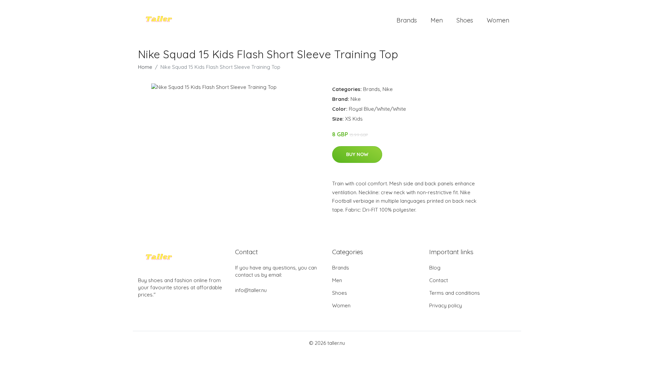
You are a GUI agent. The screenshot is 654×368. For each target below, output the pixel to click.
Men (437, 20)
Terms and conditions (454, 293)
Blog (434, 267)
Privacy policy (445, 305)
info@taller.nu (251, 290)
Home (145, 67)
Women (498, 20)
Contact (438, 280)
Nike (388, 89)
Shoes (464, 20)
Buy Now (357, 154)
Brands (406, 20)
